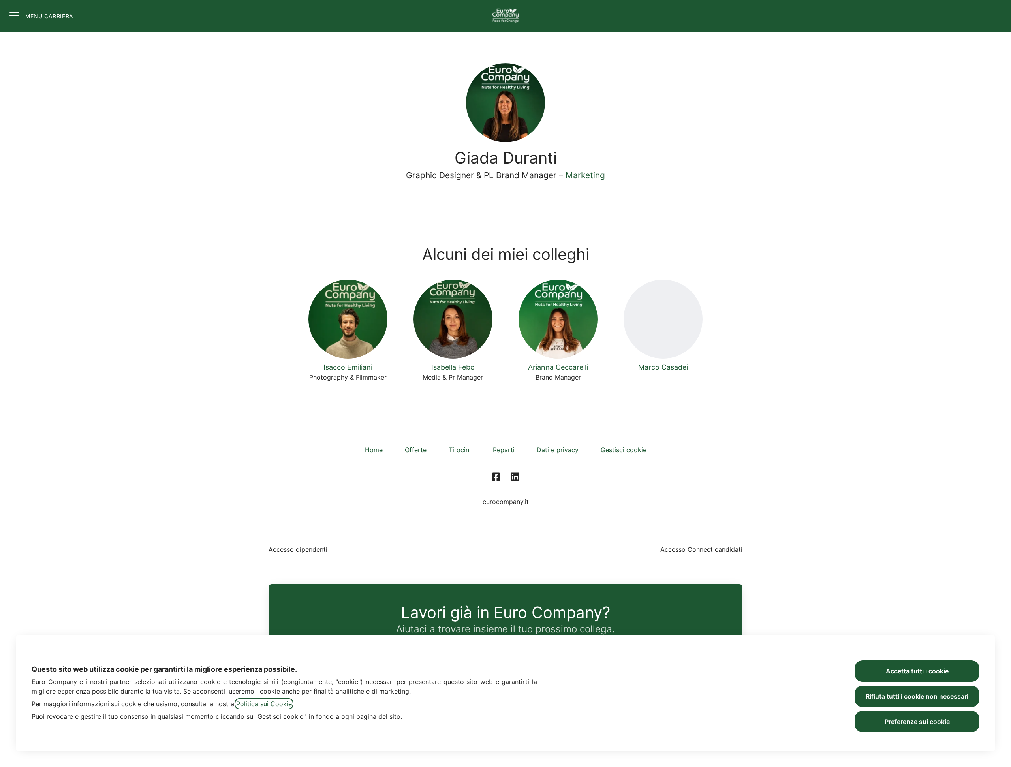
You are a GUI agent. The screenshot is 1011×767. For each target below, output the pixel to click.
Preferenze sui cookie (917, 722)
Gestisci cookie (623, 450)
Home (374, 450)
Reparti (504, 450)
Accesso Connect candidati (701, 549)
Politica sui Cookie (264, 704)
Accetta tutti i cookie (917, 671)
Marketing (585, 175)
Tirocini (460, 450)
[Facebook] (496, 477)
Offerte (416, 450)
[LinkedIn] (515, 477)
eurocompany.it (506, 502)
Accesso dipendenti (298, 549)
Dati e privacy (558, 450)
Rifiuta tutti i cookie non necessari (917, 696)
